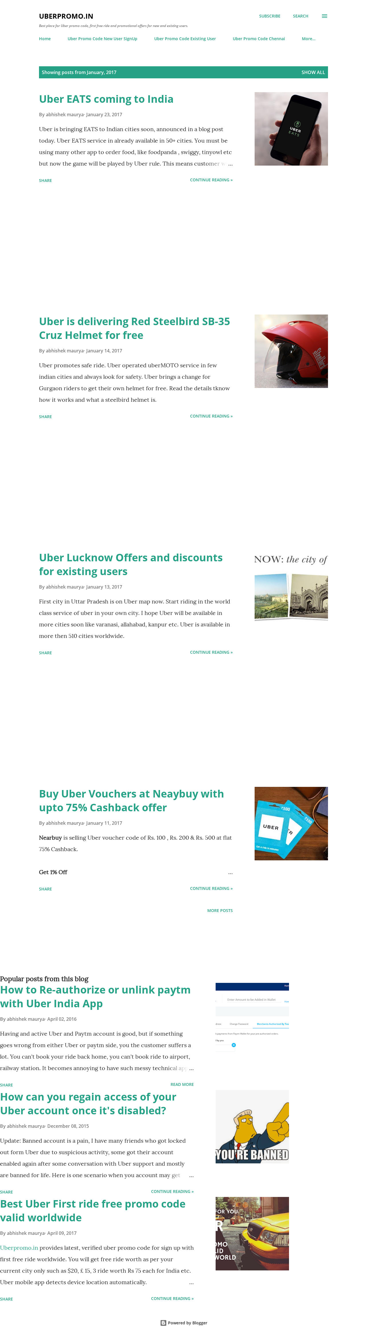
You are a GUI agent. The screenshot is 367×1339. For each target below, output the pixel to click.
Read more (182, 1084)
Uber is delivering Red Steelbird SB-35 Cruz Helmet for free (134, 328)
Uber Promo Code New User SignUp (102, 38)
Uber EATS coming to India (106, 99)
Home (45, 38)
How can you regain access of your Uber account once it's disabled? (88, 1103)
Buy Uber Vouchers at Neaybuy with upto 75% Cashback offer (131, 800)
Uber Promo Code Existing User (185, 38)
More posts (220, 910)
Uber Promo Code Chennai (259, 38)
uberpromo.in (66, 16)
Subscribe (269, 16)
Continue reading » (211, 180)
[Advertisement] (136, 250)
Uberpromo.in (19, 1247)
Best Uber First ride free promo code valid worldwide (93, 1210)
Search (301, 16)
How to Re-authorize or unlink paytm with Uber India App (95, 996)
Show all (313, 72)
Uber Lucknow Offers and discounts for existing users (131, 564)
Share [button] (45, 180)
